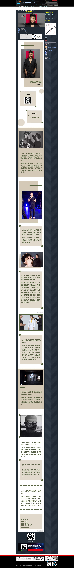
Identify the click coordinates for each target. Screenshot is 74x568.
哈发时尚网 (18, 10)
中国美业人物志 (22, 10)
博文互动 (30, 6)
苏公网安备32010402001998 (37, 565)
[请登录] (57, 6)
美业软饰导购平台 (40, 6)
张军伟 (48, 43)
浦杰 (47, 54)
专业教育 (26, 6)
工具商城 (49, 6)
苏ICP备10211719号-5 (22, 564)
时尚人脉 (45, 6)
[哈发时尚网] (18, 2)
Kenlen (48, 46)
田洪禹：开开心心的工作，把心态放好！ (29, 10)
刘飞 (47, 57)
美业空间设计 (35, 6)
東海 (47, 40)
